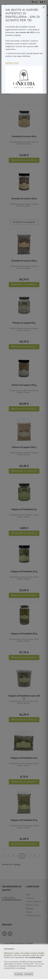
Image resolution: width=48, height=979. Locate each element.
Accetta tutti (18, 974)
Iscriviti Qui (11, 63)
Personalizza (28, 974)
